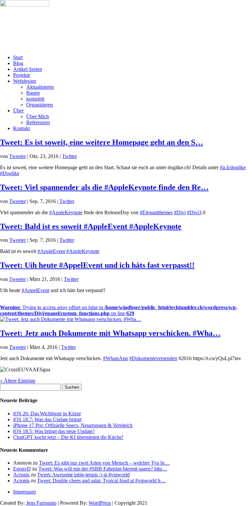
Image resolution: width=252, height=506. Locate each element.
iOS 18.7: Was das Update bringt (47, 419)
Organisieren (39, 104)
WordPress (100, 503)
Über (18, 110)
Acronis (21, 474)
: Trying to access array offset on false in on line (118, 310)
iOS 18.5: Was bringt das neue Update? (54, 431)
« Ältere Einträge (17, 380)
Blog (18, 63)
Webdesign (24, 81)
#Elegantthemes (156, 212)
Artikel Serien (27, 69)
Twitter (69, 156)
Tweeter (17, 156)
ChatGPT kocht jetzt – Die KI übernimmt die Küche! (68, 437)
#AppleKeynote (65, 212)
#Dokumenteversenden (153, 358)
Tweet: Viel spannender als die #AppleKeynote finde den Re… (104, 187)
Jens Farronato (41, 503)
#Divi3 (194, 212)
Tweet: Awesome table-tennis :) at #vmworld (83, 474)
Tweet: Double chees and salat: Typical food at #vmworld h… (101, 480)
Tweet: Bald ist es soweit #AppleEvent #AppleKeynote (90, 226)
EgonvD (22, 469)
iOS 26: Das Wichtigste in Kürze (47, 413)
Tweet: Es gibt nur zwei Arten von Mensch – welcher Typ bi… (104, 463)
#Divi (180, 212)
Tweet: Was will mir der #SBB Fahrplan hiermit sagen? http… (102, 469)
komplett (35, 99)
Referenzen (38, 122)
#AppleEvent (51, 251)
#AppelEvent (35, 290)
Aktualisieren (40, 87)
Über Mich (37, 116)
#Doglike (9, 173)
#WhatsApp (115, 358)
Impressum (24, 491)
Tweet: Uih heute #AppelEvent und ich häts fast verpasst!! (97, 265)
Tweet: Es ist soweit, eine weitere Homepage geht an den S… (101, 142)
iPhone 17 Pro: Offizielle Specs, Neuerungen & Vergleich (73, 425)
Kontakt (21, 128)
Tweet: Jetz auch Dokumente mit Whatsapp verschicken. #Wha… (110, 333)
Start (18, 57)
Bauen (33, 93)
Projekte (21, 75)
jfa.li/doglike (233, 167)
